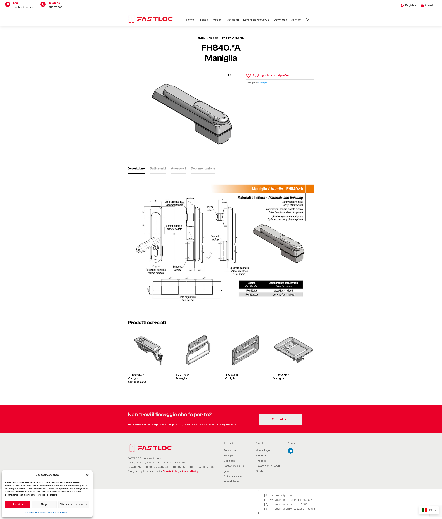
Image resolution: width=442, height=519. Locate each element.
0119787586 (55, 7)
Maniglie (214, 37)
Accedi (429, 5)
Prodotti (217, 19)
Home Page (263, 450)
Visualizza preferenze (73, 504)
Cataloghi (233, 19)
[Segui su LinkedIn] (290, 451)
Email (16, 3)
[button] (87, 475)
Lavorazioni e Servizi (256, 19)
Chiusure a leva (233, 476)
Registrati (411, 5)
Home (190, 19)
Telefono (54, 3)
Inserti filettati (232, 481)
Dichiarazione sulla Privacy (54, 512)
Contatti (296, 19)
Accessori (178, 168)
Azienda (203, 19)
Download (280, 19)
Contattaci (280, 419)
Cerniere (229, 460)
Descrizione (136, 168)
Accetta (18, 504)
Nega (44, 504)
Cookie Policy (32, 512)
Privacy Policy (190, 471)
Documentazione (203, 168)
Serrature (230, 450)
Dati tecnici (158, 168)
